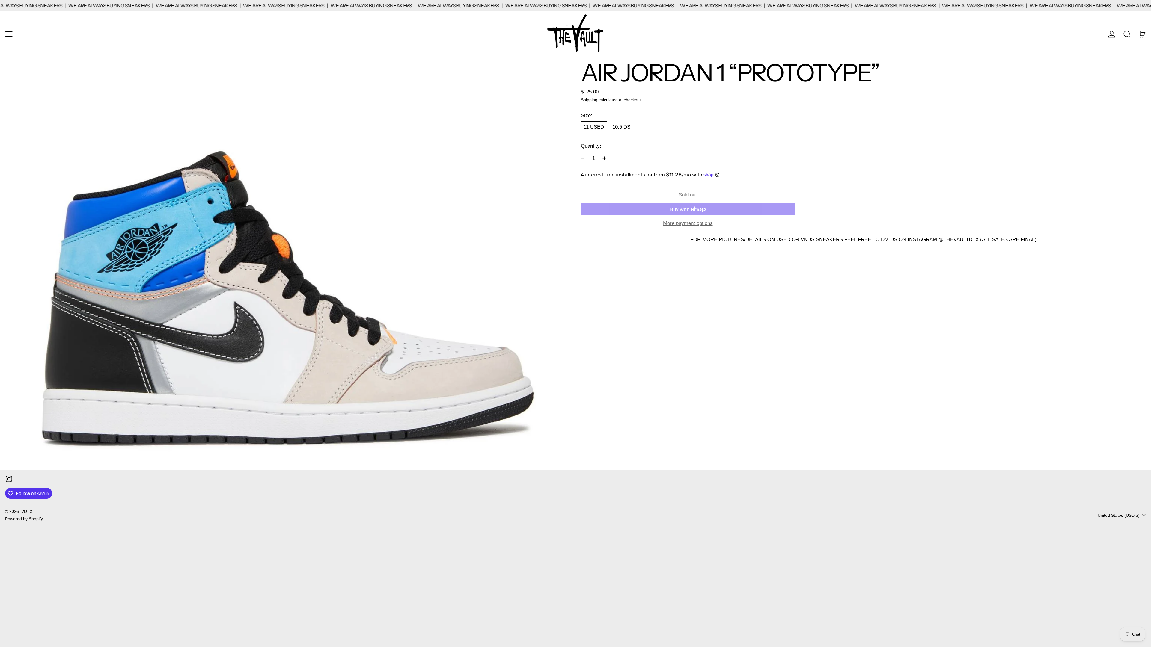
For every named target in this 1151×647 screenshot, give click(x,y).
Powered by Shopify (24, 519)
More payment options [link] (688, 223)
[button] (1127, 34)
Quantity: (591, 146)
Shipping (589, 100)
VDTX (26, 511)
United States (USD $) (1119, 515)
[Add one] (604, 158)
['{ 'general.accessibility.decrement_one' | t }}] (582, 158)
